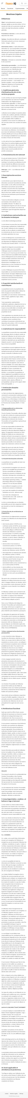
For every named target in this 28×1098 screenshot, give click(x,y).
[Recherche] (22, 3)
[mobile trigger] (2, 3)
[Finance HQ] (10, 3)
